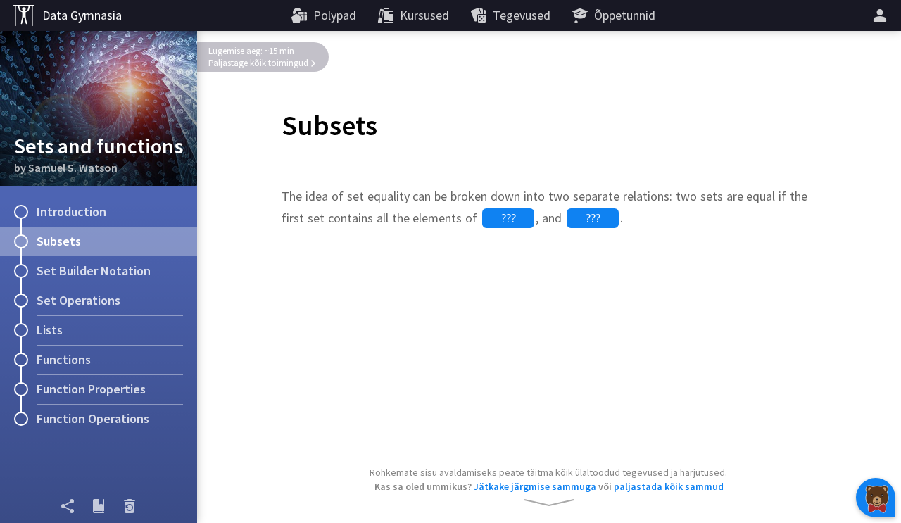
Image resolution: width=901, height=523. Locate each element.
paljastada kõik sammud (669, 486)
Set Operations (78, 300)
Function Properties (91, 389)
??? (508, 218)
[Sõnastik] (98, 506)
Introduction (71, 211)
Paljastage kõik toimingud (258, 63)
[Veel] (882, 15)
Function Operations (93, 418)
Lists (50, 330)
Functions (64, 359)
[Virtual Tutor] (875, 497)
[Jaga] (67, 506)
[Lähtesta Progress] (129, 506)
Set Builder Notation (94, 271)
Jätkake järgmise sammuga (535, 486)
